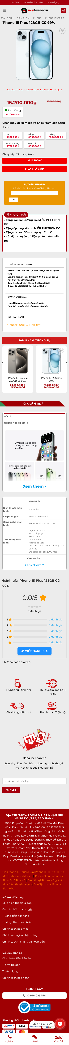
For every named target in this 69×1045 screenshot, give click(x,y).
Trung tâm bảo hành (33, 2)
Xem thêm (33, 486)
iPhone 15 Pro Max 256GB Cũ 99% (18, 379)
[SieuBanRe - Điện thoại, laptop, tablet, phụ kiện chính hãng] (34, 11)
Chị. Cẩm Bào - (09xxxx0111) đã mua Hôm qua (34, 89)
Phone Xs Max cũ (21, 876)
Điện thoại (23, 18)
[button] (4, 11)
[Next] (66, 370)
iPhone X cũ (42, 876)
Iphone (37, 18)
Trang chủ (7, 18)
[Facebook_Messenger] (60, 1023)
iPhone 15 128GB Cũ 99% (51, 379)
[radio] (12, 135)
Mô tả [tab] (7, 416)
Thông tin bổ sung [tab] (16, 423)
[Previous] (2, 370)
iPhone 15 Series (54, 18)
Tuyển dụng (52, 2)
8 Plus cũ (19, 880)
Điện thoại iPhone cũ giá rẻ (44, 880)
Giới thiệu (15, 2)
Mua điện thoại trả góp (17, 884)
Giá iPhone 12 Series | (15, 871)
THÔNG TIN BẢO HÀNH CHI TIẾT (22, 325)
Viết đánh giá (36, 651)
